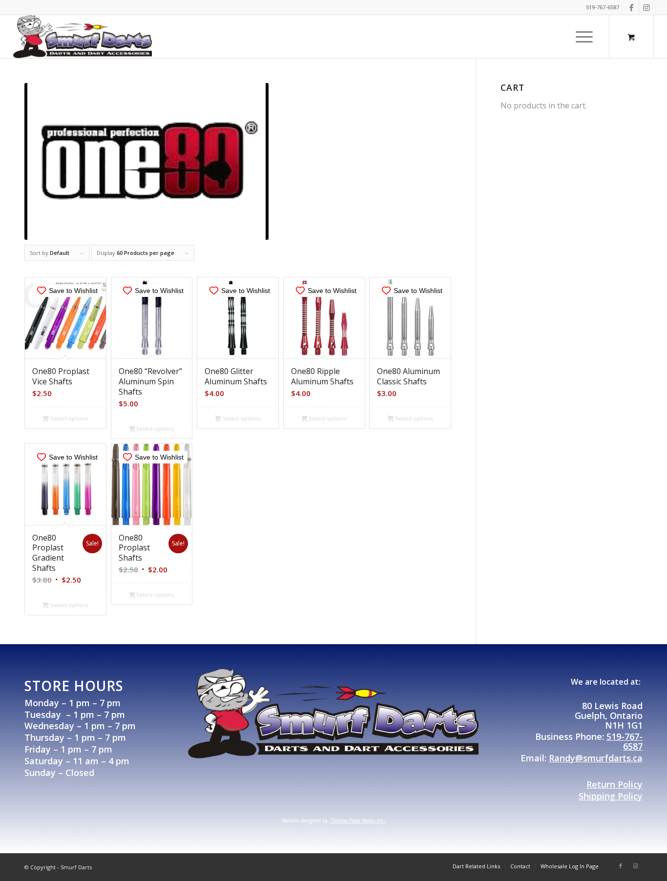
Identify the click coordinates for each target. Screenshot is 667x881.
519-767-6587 (624, 741)
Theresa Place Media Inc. (358, 820)
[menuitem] (584, 36)
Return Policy (614, 784)
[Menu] (581, 36)
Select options (68, 418)
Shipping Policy (611, 796)
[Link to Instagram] (646, 7)
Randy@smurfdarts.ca (596, 758)
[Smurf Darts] (82, 36)
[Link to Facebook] (632, 7)
